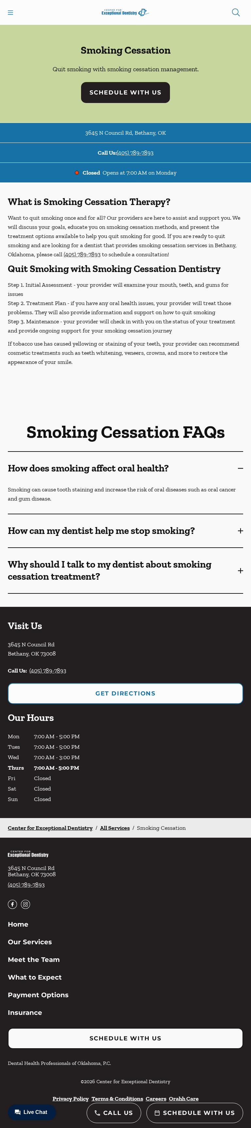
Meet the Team (34, 960)
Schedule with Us (125, 92)
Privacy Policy (71, 1098)
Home (18, 924)
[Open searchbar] (236, 12)
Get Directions (125, 693)
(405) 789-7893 (135, 152)
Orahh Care (184, 1098)
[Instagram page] (25, 904)
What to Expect (35, 977)
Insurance (25, 1013)
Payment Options (38, 995)
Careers (156, 1098)
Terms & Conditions (117, 1098)
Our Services (30, 942)
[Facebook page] (12, 904)
